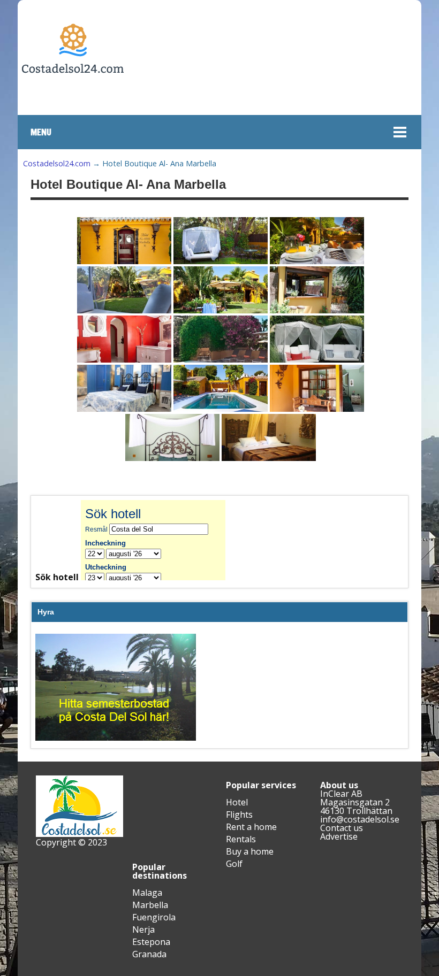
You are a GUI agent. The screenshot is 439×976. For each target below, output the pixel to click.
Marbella (150, 905)
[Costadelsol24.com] (72, 105)
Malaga (147, 892)
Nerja (143, 929)
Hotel (237, 802)
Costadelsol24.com (56, 163)
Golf (234, 864)
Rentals (241, 839)
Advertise (339, 836)
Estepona (151, 942)
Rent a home (251, 827)
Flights (239, 814)
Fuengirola (154, 917)
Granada (149, 954)
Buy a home (250, 851)
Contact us (341, 828)
